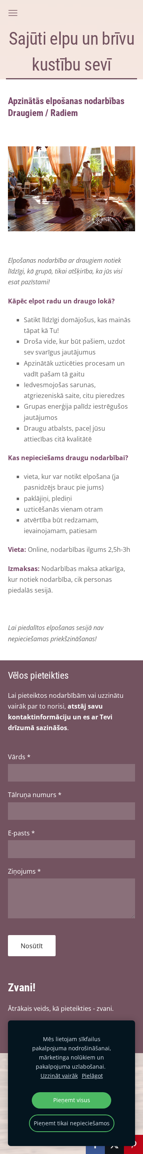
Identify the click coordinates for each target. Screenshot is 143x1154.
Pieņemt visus (71, 1100)
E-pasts (21, 833)
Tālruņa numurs (35, 794)
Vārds (19, 756)
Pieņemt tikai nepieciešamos (72, 1123)
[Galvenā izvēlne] (13, 13)
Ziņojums (24, 871)
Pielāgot (92, 1075)
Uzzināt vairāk (59, 1075)
